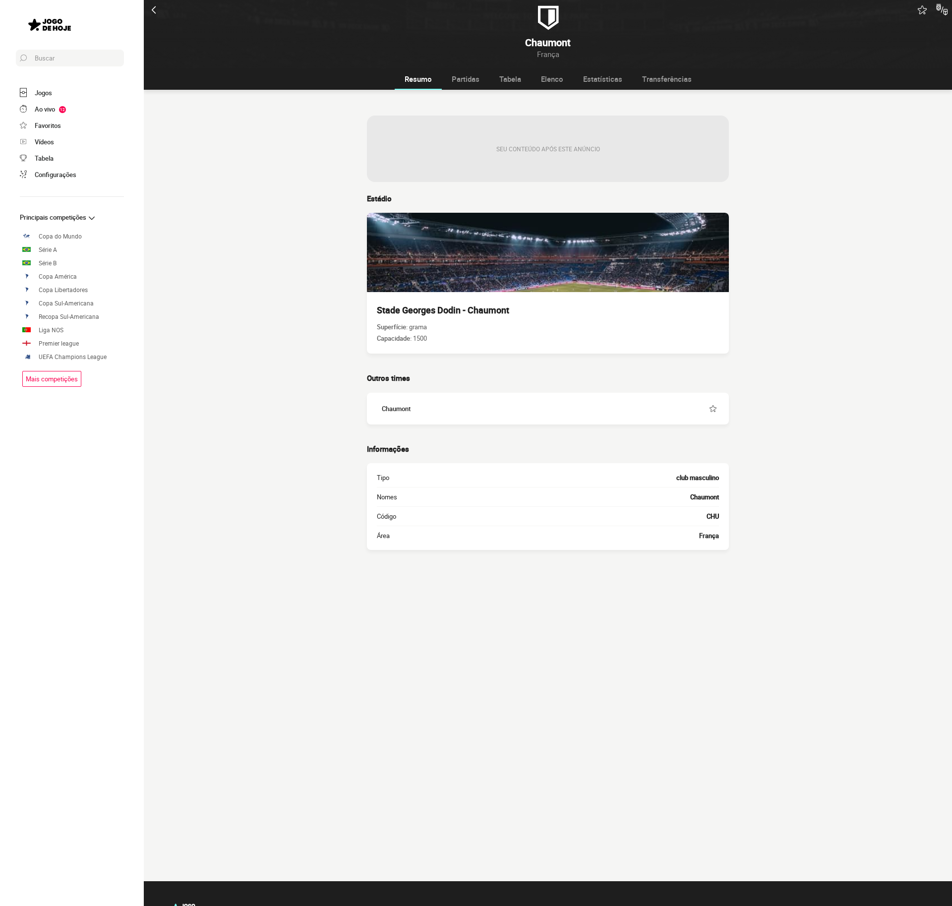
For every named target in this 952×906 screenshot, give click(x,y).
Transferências (667, 79)
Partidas (465, 79)
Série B (48, 263)
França (709, 535)
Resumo (418, 79)
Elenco (552, 79)
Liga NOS (51, 330)
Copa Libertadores (63, 290)
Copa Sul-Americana (66, 303)
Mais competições (52, 378)
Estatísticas (602, 79)
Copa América (58, 276)
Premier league (59, 343)
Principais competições (54, 217)
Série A (48, 249)
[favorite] (922, 10)
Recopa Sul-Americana (69, 316)
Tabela (510, 79)
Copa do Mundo (60, 236)
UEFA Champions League (73, 357)
